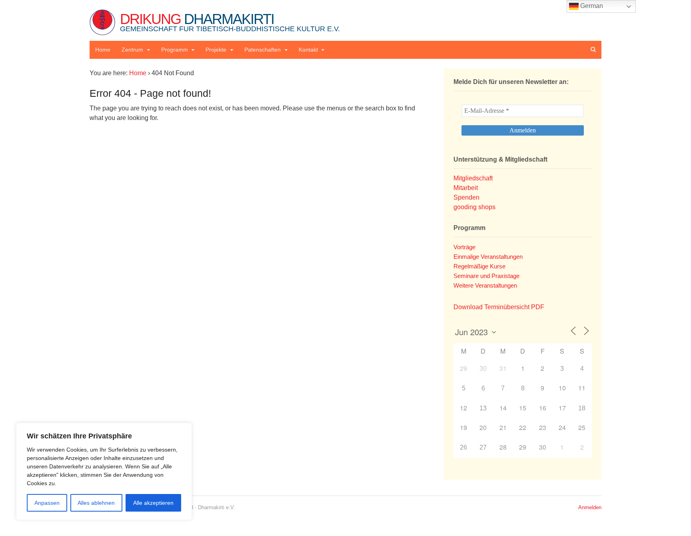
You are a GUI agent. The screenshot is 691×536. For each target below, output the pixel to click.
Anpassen (47, 503)
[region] (104, 471)
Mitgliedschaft (473, 178)
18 (581, 408)
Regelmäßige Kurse (479, 266)
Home (102, 49)
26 (463, 447)
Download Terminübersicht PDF (498, 307)
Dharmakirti (230, 22)
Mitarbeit (465, 187)
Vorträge (464, 247)
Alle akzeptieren (153, 503)
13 (483, 408)
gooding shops (474, 207)
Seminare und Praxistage (486, 275)
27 (483, 447)
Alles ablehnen (96, 503)
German (591, 5)
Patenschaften (262, 49)
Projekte (216, 49)
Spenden (466, 197)
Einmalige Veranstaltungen (488, 256)
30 (483, 368)
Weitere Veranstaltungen (485, 285)
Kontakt (308, 49)
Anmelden (589, 507)
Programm (174, 49)
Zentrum (132, 49)
